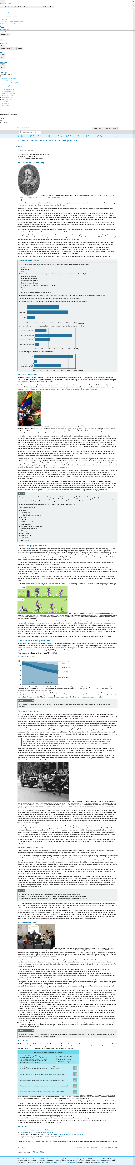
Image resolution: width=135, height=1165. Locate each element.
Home (25, 136)
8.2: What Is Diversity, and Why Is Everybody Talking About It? (41, 1141)
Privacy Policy (49, 1162)
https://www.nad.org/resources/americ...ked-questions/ (37, 1130)
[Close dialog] (1, 120)
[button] (6, 103)
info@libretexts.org (102, 1162)
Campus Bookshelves (39, 136)
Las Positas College (57, 136)
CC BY (97, 1141)
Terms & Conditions (58, 1162)
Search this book (4, 29)
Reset (2, 46)
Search (20, 132)
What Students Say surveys (48, 295)
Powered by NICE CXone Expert (42, 1159)
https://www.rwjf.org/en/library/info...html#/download (37, 1132)
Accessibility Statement (71, 1162)
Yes (36, 1152)
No (43, 1152)
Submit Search (5, 34)
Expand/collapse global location (117, 135)
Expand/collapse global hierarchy (19, 136)
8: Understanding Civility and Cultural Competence (102, 136)
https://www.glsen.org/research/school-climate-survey (66, 1134)
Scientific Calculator (9, 91)
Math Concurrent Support (75, 136)
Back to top (20, 1147)
